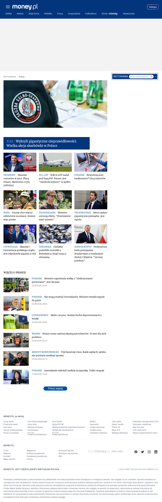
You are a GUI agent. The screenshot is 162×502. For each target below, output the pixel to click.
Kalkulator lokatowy (98, 433)
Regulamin (31, 451)
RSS (60, 456)
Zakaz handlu (118, 424)
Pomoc (30, 459)
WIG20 (93, 421)
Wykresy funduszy (35, 427)
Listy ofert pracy (139, 430)
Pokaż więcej (55, 388)
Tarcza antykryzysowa (12, 430)
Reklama (7, 453)
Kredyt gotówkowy (60, 434)
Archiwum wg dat (66, 451)
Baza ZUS (116, 430)
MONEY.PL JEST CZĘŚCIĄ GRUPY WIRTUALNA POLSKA (31, 469)
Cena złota (32, 424)
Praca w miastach (11, 433)
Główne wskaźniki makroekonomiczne (68, 427)
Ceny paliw (116, 421)
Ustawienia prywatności (37, 456)
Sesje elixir (94, 424)
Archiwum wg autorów (68, 453)
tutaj (63, 497)
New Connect (138, 427)
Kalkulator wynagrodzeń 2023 (146, 421)
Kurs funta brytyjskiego (37, 421)
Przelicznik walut (10, 424)
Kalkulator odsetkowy (142, 424)
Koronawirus (33, 430)
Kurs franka (57, 421)
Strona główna (9, 77)
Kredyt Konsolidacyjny (37, 434)
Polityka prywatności (36, 453)
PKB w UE (116, 427)
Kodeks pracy (95, 430)
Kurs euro (7, 427)
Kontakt (6, 456)
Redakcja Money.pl (120, 433)
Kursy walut (8, 421)
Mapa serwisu (9, 459)
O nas (5, 451)
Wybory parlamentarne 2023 (145, 433)
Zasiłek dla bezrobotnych (63, 430)
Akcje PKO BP (58, 424)
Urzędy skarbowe (97, 427)
